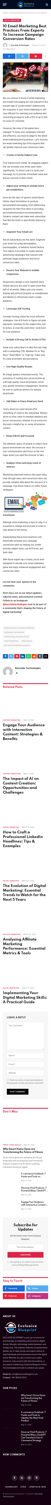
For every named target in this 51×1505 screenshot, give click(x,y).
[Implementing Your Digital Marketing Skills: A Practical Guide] (25, 971)
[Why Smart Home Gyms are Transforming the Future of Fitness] (25, 1128)
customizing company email (16, 637)
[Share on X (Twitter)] (22, 56)
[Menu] (5, 4)
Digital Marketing (12, 20)
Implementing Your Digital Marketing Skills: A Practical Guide (25, 997)
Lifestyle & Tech (37, 1487)
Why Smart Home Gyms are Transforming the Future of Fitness (33, 1398)
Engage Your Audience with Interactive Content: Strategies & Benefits (33, 1205)
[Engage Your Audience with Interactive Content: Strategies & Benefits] (25, 704)
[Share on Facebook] (9, 56)
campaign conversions (14, 632)
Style (23, 1487)
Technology (11, 1487)
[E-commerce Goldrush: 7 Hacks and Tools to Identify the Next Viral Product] (10, 1177)
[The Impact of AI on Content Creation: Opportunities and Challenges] (25, 757)
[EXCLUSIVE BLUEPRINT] (25, 4)
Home (5, 13)
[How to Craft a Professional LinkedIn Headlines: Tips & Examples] (25, 811)
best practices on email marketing (19, 628)
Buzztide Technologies (20, 45)
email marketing (11, 641)
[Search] (46, 4)
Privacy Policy (24, 1265)
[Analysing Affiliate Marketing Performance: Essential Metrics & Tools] (25, 918)
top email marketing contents (17, 645)
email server (27, 641)
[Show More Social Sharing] (45, 56)
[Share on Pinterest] (35, 56)
